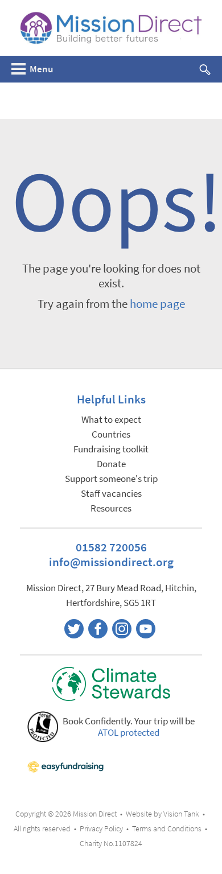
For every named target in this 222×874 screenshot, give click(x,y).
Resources (111, 508)
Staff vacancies (111, 493)
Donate (111, 464)
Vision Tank (181, 814)
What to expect (111, 419)
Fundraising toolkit (111, 449)
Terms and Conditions (167, 828)
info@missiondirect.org (111, 562)
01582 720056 (111, 547)
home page (157, 303)
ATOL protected (128, 732)
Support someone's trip (111, 478)
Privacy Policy (101, 828)
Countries (111, 434)
